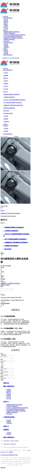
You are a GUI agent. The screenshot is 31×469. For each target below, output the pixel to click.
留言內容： (4, 355)
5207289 (16, 440)
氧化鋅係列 (6, 41)
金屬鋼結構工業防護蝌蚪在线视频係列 (13, 38)
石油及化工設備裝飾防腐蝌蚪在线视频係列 (14, 35)
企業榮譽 (5, 25)
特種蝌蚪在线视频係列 (9, 39)
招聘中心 (5, 48)
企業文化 (5, 27)
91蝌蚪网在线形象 (8, 42)
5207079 (12, 440)
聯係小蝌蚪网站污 (8, 55)
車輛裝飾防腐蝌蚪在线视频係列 (11, 31)
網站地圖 (3, 467)
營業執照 (11, 452)
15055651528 (13, 444)
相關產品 (3, 285)
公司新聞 (5, 51)
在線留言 (7, 285)
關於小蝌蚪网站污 (8, 18)
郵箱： (2, 376)
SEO (7, 452)
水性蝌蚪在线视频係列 (9, 33)
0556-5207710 (7, 440)
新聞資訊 (5, 50)
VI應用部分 (6, 47)
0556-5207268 (7, 444)
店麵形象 (5, 45)
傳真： (2, 373)
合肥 (4, 452)
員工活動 (5, 28)
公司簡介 (5, 19)
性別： (2, 362)
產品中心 (5, 30)
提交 (2, 379)
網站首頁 (5, 16)
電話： (2, 370)
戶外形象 (5, 44)
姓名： (2, 359)
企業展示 (5, 24)
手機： (2, 367)
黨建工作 (5, 22)
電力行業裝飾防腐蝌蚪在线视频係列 (12, 36)
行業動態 (5, 53)
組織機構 (5, 21)
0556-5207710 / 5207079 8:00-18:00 (10, 58)
